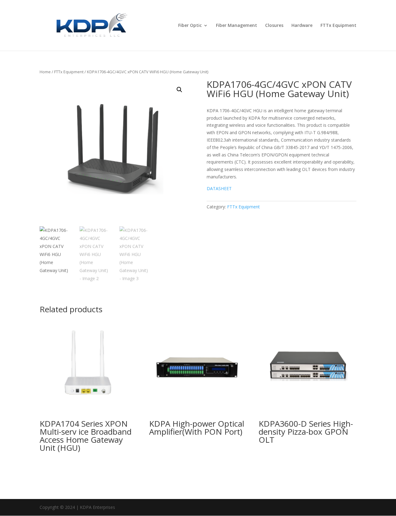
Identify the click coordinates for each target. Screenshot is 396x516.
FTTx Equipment (338, 25)
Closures (274, 25)
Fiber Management (236, 25)
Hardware (301, 25)
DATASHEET (219, 188)
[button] (179, 89)
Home (45, 72)
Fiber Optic (190, 25)
